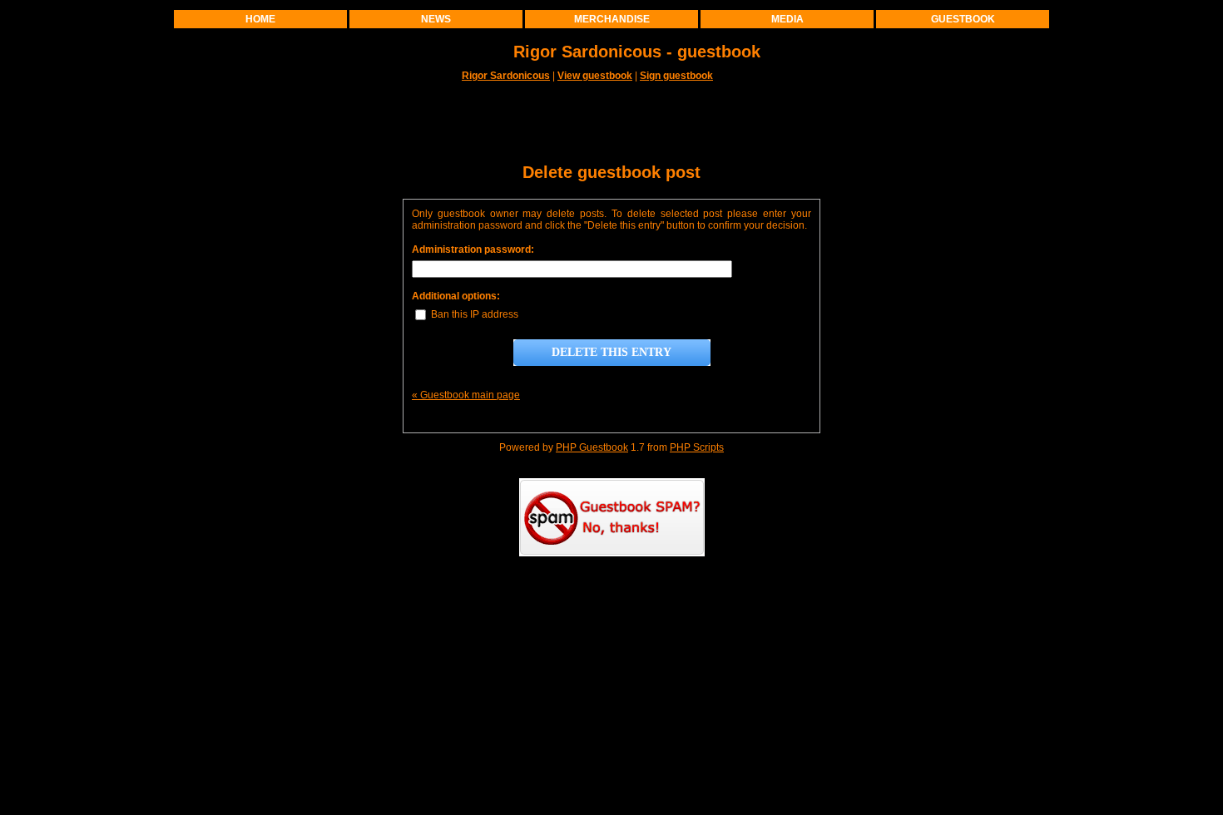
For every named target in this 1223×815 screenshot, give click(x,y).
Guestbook (963, 19)
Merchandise (612, 19)
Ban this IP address (473, 314)
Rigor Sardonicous (506, 76)
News (436, 19)
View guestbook (594, 76)
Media (787, 19)
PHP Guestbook (592, 447)
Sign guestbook (676, 76)
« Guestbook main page (466, 395)
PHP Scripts (697, 447)
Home (260, 19)
